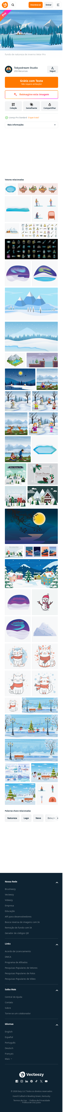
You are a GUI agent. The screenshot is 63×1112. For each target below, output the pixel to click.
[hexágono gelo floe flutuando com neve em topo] (18, 583)
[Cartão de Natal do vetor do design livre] (20, 607)
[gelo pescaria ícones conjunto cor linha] (23, 269)
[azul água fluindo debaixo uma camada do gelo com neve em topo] (18, 220)
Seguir (53, 71)
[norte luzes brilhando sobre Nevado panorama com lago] (18, 312)
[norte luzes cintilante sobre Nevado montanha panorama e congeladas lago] (18, 339)
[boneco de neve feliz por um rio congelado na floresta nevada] (40, 482)
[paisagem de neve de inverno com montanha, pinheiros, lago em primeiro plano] (31, 369)
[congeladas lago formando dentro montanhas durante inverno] (11, 187)
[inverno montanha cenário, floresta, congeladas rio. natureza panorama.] (17, 1051)
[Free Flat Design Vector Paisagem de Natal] (15, 630)
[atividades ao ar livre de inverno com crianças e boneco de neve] (18, 505)
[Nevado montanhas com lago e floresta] (15, 425)
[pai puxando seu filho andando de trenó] (18, 556)
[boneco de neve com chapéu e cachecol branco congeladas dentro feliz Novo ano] (18, 799)
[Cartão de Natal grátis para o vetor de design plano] (42, 580)
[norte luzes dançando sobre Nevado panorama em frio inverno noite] (18, 826)
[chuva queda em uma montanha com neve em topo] (18, 853)
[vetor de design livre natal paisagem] (20, 653)
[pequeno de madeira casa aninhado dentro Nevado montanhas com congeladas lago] (39, 242)
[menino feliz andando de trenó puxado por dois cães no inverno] (15, 483)
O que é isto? (33, 117)
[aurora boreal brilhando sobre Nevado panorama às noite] (18, 772)
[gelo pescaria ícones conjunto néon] (31, 287)
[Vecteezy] (5, 5)
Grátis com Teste (31, 82)
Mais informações (15, 123)
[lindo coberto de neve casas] (31, 743)
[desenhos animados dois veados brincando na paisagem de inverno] (43, 506)
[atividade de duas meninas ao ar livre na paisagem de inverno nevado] (19, 530)
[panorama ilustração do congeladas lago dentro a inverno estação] (31, 402)
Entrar (48, 5)
